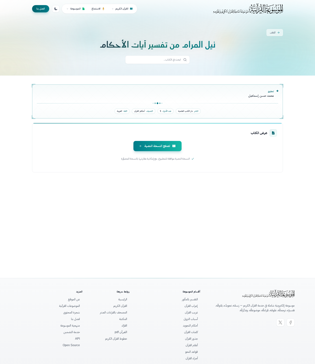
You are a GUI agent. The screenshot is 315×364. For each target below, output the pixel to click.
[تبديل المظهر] (55, 8)
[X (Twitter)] (280, 322)
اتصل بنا (40, 9)
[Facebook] (291, 322)
